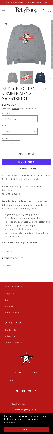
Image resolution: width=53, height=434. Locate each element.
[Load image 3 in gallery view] (40, 77)
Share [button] (8, 265)
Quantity (7, 138)
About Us (9, 293)
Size (4, 125)
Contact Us (10, 330)
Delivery (9, 300)
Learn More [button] (9, 423)
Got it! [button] (26, 429)
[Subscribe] (45, 380)
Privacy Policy (12, 336)
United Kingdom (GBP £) (25, 410)
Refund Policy (12, 312)
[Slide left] (3, 78)
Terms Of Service (13, 342)
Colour (6, 113)
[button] (3, 10)
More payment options (26, 169)
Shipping (15, 108)
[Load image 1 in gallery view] (12, 77)
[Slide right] (50, 78)
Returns (9, 306)
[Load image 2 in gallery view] (26, 77)
